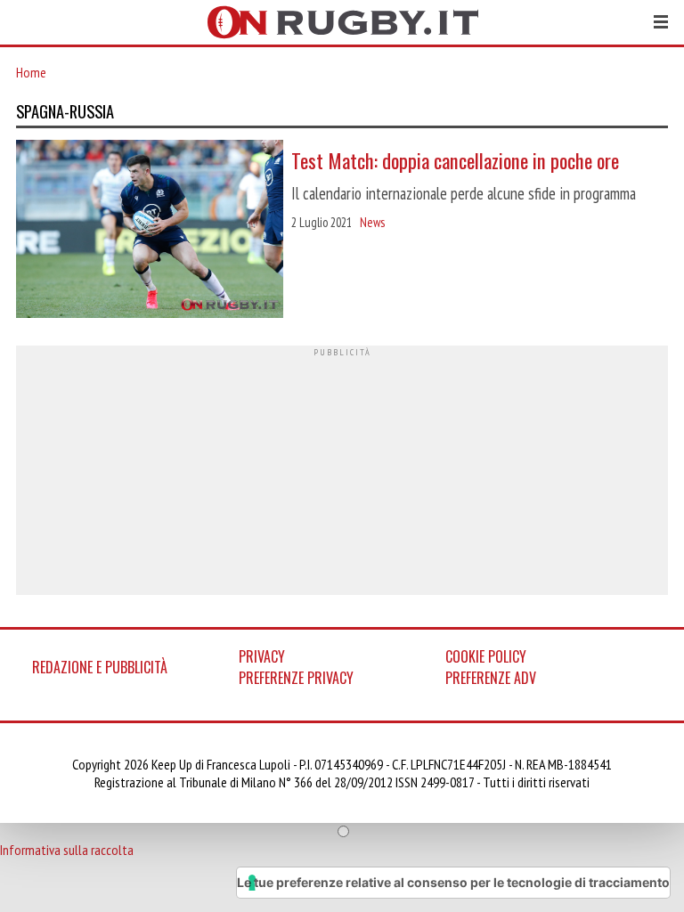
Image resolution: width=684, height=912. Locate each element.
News (372, 222)
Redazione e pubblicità (99, 667)
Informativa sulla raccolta (67, 850)
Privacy (262, 656)
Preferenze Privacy (296, 677)
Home (31, 72)
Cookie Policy (485, 656)
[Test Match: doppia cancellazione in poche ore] (149, 231)
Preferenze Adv (490, 677)
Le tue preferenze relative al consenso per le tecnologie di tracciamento (453, 882)
